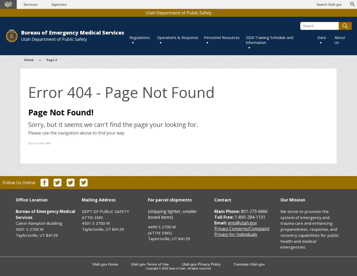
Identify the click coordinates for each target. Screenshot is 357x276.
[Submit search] (345, 26)
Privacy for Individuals (235, 234)
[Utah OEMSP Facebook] (44, 185)
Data (321, 37)
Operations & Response (177, 37)
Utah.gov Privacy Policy (201, 264)
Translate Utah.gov (249, 264)
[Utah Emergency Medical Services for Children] (70, 185)
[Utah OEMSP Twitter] (57, 185)
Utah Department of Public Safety (179, 13)
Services (31, 4)
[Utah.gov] (8, 4)
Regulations (139, 37)
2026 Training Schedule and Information (269, 40)
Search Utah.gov (329, 5)
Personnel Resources (222, 37)
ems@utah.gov (242, 223)
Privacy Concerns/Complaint (241, 229)
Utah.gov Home (105, 264)
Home (29, 60)
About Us (340, 40)
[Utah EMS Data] (84, 185)
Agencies (59, 4)
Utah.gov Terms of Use (150, 264)
